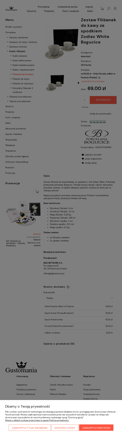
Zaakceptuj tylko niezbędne (29, 428)
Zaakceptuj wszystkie (96, 428)
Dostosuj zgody (65, 428)
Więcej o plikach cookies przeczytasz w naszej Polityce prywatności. (37, 420)
